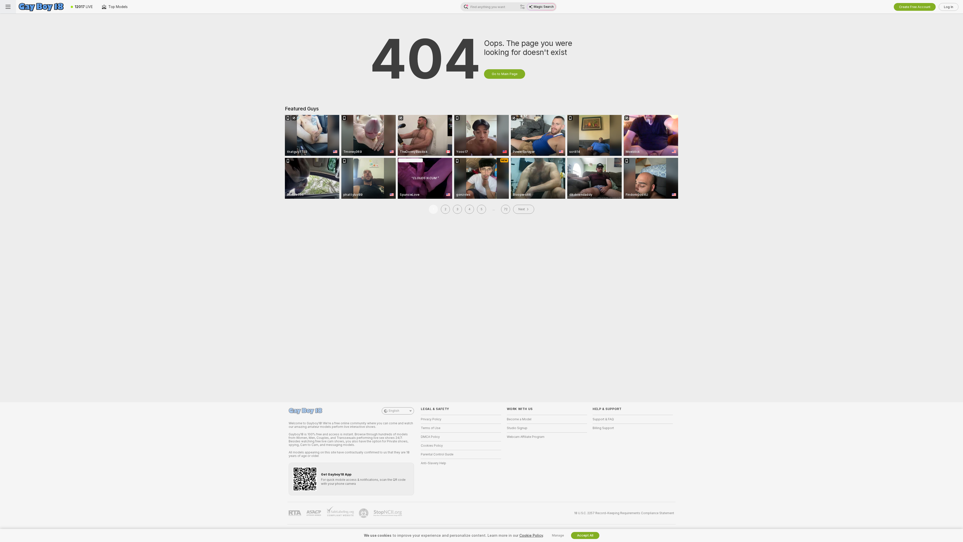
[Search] (522, 6)
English (394, 411)
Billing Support (603, 428)
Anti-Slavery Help (433, 463)
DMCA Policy (430, 437)
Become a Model (519, 419)
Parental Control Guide (437, 454)
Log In (948, 7)
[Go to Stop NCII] (388, 513)
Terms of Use (430, 428)
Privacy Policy (431, 419)
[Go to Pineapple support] (364, 513)
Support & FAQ (603, 419)
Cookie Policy (531, 535)
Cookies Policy (432, 445)
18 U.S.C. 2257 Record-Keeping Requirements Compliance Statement (624, 513)
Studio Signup (517, 428)
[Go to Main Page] (41, 7)
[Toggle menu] (8, 7)
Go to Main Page (504, 74)
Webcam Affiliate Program (525, 437)
